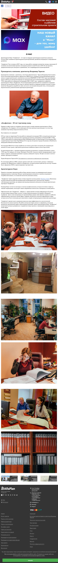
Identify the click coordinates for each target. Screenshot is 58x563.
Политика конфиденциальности (37, 544)
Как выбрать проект (5, 526)
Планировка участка (5, 534)
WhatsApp (34, 504)
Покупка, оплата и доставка (7, 518)
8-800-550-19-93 (35, 494)
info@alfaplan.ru (35, 502)
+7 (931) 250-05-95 (36, 495)
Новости (32, 536)
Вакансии (32, 541)
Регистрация (5, 502)
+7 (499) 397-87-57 (36, 500)
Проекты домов (45, 179)
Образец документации (6, 521)
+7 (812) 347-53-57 (36, 497)
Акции (31, 546)
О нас (31, 530)
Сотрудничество (33, 538)
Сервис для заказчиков (6, 529)
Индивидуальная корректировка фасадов (10, 540)
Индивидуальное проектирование (8, 537)
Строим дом (32, 513)
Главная (3, 513)
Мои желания (4, 548)
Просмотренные (4, 545)
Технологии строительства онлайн (37, 520)
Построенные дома (34, 525)
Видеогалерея (33, 528)
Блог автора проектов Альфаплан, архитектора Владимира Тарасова (43, 517)
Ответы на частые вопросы (7, 524)
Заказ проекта (4, 542)
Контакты (32, 533)
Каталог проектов (5, 516)
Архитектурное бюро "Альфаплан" (5, 492)
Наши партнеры (33, 522)
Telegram (34, 506)
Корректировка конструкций (7, 532)
